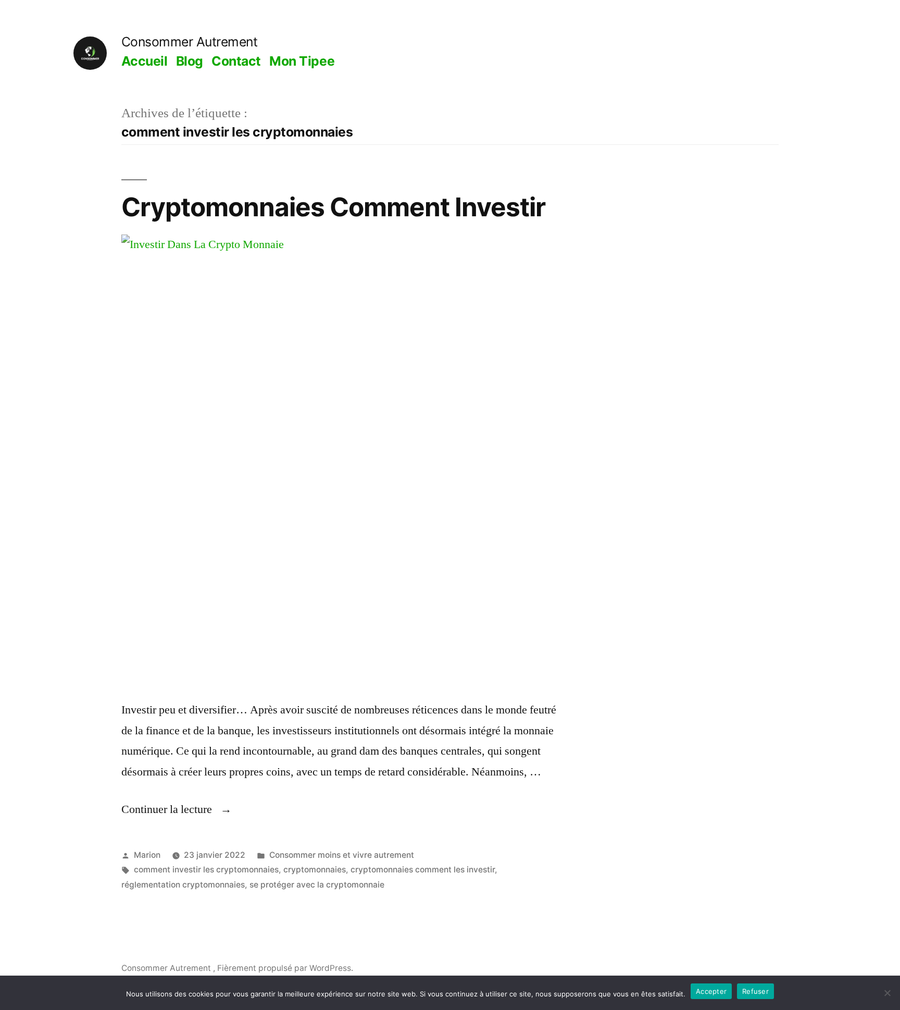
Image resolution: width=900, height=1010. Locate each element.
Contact (236, 61)
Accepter (711, 991)
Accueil (144, 61)
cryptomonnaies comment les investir (423, 869)
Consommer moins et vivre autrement (341, 855)
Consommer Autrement (189, 42)
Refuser (755, 991)
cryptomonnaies (314, 869)
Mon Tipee (301, 61)
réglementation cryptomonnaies (183, 885)
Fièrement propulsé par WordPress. (285, 968)
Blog (189, 61)
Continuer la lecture (176, 809)
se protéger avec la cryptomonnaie (316, 885)
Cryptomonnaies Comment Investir (333, 207)
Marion (147, 855)
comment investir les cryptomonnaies (206, 869)
